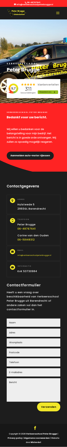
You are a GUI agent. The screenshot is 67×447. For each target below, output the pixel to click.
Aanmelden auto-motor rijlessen (30, 155)
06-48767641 (26, 229)
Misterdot (36, 442)
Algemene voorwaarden (37, 438)
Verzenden (48, 407)
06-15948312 (26, 239)
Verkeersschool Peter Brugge (41, 433)
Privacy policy (15, 438)
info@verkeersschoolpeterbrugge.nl (34, 255)
